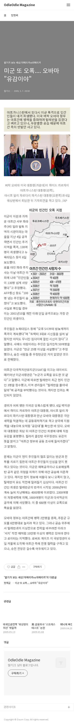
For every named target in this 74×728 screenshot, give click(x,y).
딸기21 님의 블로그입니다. (23, 665)
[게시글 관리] (23, 567)
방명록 (14, 15)
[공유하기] (18, 567)
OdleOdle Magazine (19, 5)
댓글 (6, 642)
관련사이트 (10, 707)
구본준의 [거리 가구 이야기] (19, 720)
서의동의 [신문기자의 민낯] (18, 714)
